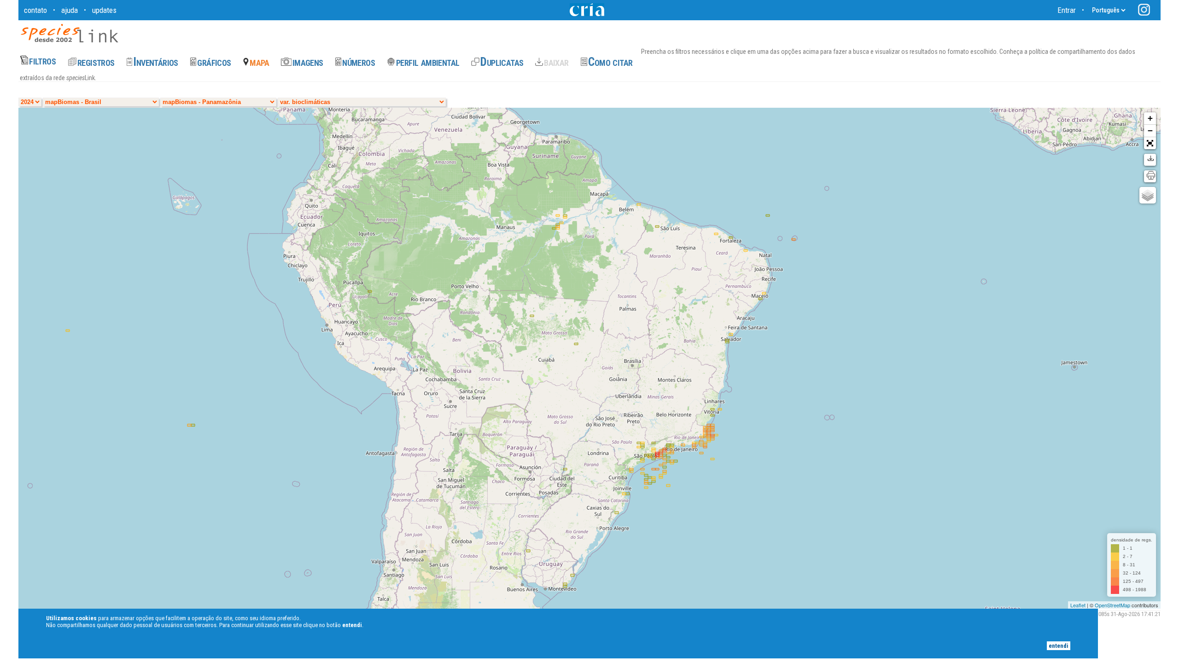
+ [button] (1150, 118)
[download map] (1150, 160)
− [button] (1150, 130)
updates (104, 10)
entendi (1058, 645)
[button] (1150, 143)
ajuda (69, 10)
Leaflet (1078, 605)
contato (35, 10)
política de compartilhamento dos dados (1081, 51)
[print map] (1150, 176)
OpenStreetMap (1112, 605)
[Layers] (1147, 195)
